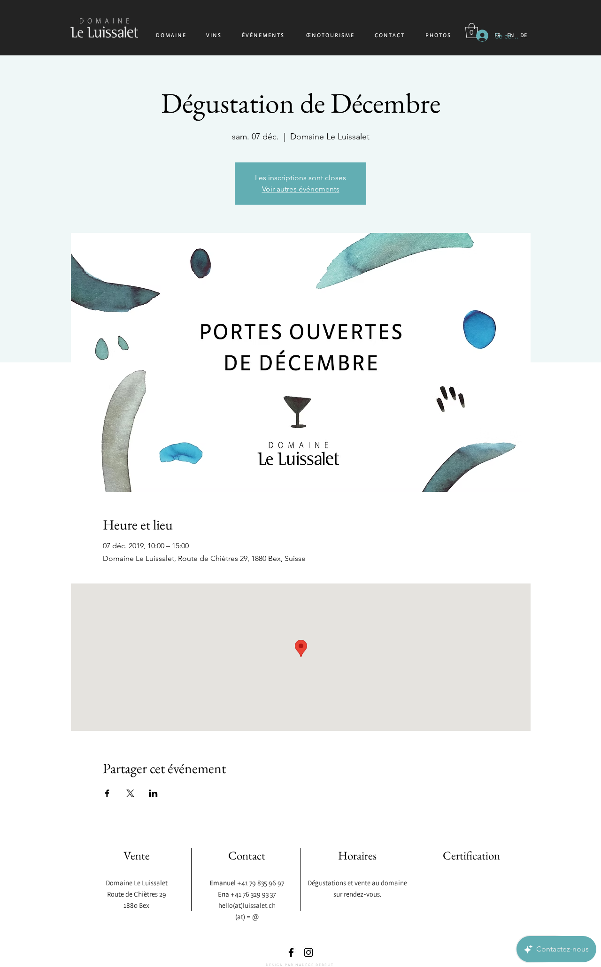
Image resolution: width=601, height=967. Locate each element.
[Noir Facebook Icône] (291, 952)
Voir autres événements (300, 188)
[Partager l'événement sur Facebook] (107, 793)
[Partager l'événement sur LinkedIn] (153, 793)
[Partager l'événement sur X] (130, 793)
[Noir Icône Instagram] (308, 952)
